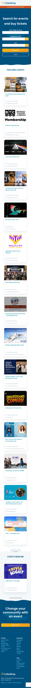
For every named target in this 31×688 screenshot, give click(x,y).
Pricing (3, 646)
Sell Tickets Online (5, 648)
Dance (18, 645)
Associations (20, 640)
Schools (19, 649)
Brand (18, 668)
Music (18, 648)
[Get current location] (27, 39)
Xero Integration (21, 666)
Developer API (20, 664)
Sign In (2, 651)
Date (15, 43)
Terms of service (17, 682)
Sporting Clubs (20, 651)
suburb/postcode (15, 36)
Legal (9, 682)
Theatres (19, 653)
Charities (19, 641)
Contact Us (19, 660)
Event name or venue (15, 30)
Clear (15, 54)
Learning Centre (21, 663)
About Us (3, 682)
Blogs (18, 661)
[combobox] (15, 39)
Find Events (15, 50)
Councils (19, 643)
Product (3, 641)
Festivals (19, 646)
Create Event (15, 625)
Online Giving (4, 643)
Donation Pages (5, 645)
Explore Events (5, 640)
